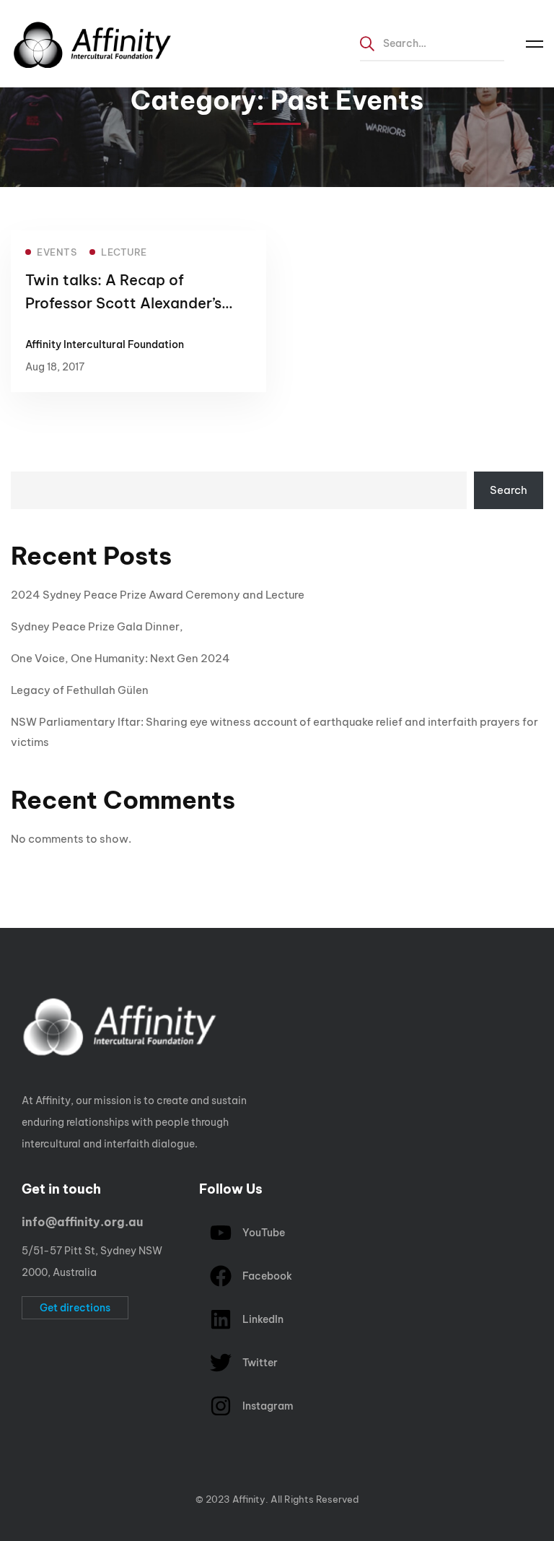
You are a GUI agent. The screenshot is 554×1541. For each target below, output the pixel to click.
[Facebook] (33, 1463)
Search (508, 490)
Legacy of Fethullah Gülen (80, 690)
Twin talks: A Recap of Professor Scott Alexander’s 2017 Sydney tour (123, 303)
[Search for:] (432, 43)
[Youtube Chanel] (78, 1463)
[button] (75, 1307)
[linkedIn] (100, 1463)
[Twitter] (10, 1463)
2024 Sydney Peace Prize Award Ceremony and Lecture (157, 595)
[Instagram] (55, 1463)
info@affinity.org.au (82, 1222)
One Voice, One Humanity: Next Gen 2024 (120, 658)
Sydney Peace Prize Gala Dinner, (97, 626)
